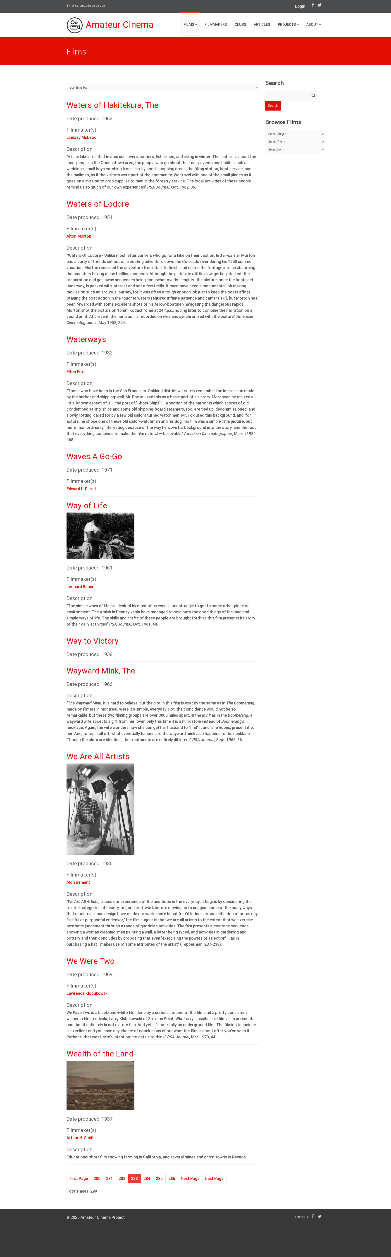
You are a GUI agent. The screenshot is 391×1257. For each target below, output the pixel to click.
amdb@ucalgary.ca (92, 5)
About (312, 24)
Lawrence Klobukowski (87, 993)
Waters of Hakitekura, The (112, 105)
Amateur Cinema (120, 24)
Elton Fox (75, 371)
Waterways (86, 339)
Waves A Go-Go (94, 456)
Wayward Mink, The (101, 671)
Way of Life (87, 505)
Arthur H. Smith (81, 1137)
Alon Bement (78, 882)
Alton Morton (79, 236)
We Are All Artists (98, 756)
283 (134, 1178)
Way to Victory (93, 641)
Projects (287, 24)
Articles (262, 24)
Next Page (190, 1178)
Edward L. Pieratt (82, 488)
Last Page (214, 1178)
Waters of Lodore (98, 204)
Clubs (240, 24)
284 (146, 1178)
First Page (78, 1178)
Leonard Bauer (80, 586)
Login (300, 6)
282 (122, 1178)
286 (171, 1178)
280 (97, 1178)
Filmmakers (216, 24)
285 (159, 1178)
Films (189, 24)
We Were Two (91, 961)
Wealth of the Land (100, 1054)
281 (109, 1178)
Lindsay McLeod (81, 137)
